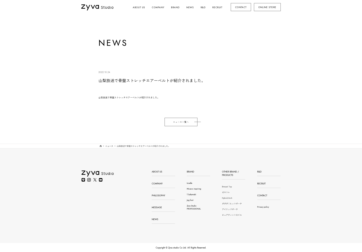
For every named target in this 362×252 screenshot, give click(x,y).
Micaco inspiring (194, 189)
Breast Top (227, 186)
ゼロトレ (226, 192)
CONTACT (241, 7)
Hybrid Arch (227, 197)
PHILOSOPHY (158, 195)
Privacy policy (263, 207)
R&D (203, 7)
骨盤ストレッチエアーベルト (124, 97)
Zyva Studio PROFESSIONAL (194, 207)
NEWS (155, 219)
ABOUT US (139, 7)
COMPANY (157, 183)
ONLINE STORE (267, 7)
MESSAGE (157, 207)
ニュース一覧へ (181, 121)
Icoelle (189, 183)
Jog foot (190, 200)
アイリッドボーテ (230, 209)
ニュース (109, 146)
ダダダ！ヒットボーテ (232, 203)
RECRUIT (217, 7)
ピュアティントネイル (232, 214)
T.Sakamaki (191, 194)
